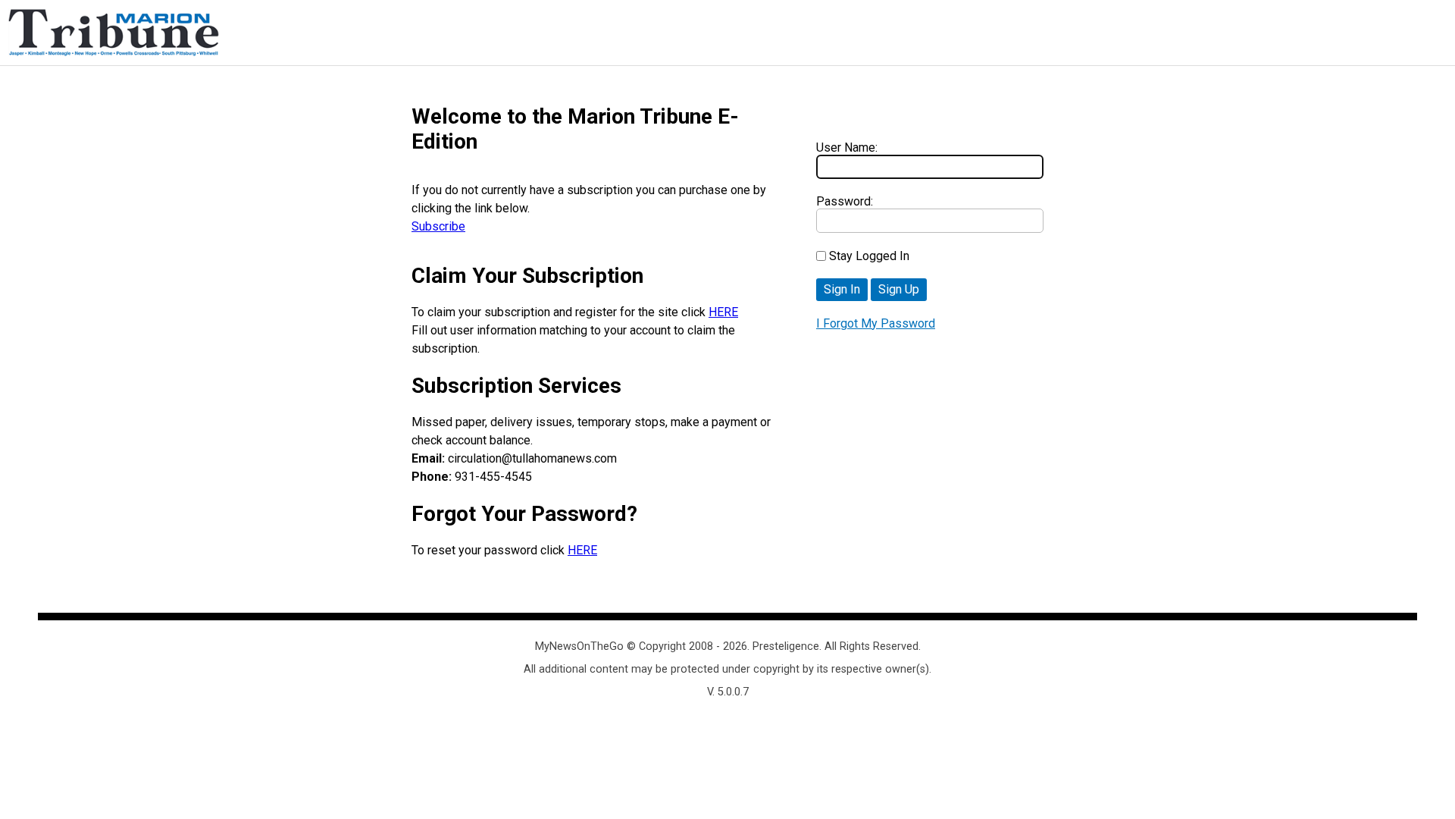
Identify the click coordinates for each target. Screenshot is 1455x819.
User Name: (847, 147)
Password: (844, 201)
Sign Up (898, 289)
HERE (723, 312)
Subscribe (438, 226)
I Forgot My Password (875, 323)
